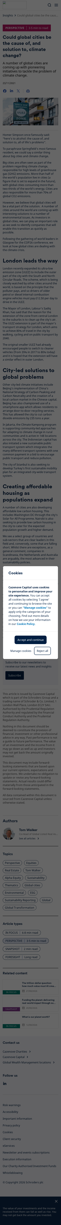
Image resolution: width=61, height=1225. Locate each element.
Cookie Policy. (26, 624)
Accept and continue (30, 640)
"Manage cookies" (35, 608)
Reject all (42, 651)
